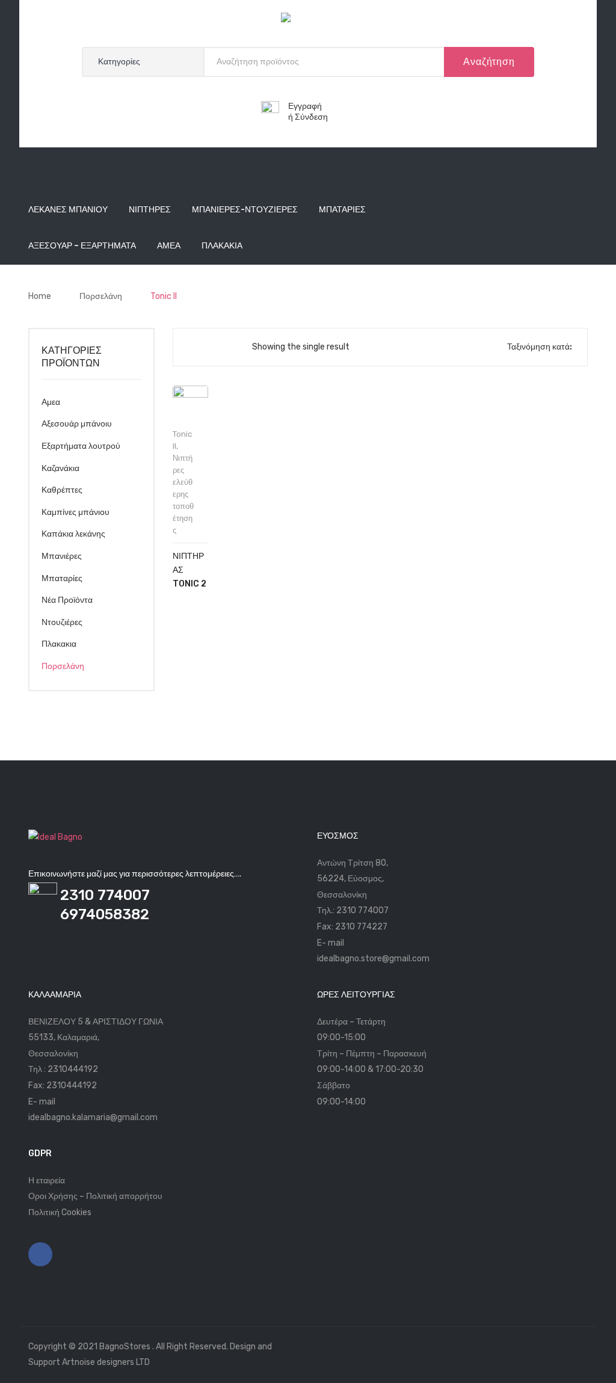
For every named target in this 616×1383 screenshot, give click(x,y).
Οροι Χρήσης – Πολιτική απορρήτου (95, 1196)
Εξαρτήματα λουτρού (81, 446)
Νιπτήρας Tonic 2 (189, 570)
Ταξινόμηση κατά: (539, 347)
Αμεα (51, 402)
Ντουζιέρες (62, 622)
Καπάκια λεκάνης (73, 534)
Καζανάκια (60, 468)
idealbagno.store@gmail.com (373, 958)
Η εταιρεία (46, 1180)
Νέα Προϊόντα (67, 600)
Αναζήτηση (488, 61)
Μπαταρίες (62, 578)
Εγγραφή (305, 106)
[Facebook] (40, 1254)
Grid (192, 347)
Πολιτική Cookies (59, 1212)
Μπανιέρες (62, 556)
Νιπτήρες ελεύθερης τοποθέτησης (183, 494)
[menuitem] (68, 211)
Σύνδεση (311, 117)
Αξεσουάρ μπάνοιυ (77, 424)
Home (39, 296)
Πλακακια (59, 644)
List (211, 347)
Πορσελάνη (100, 296)
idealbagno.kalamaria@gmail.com (93, 1117)
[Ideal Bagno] (308, 20)
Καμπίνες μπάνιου (75, 512)
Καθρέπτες (62, 490)
